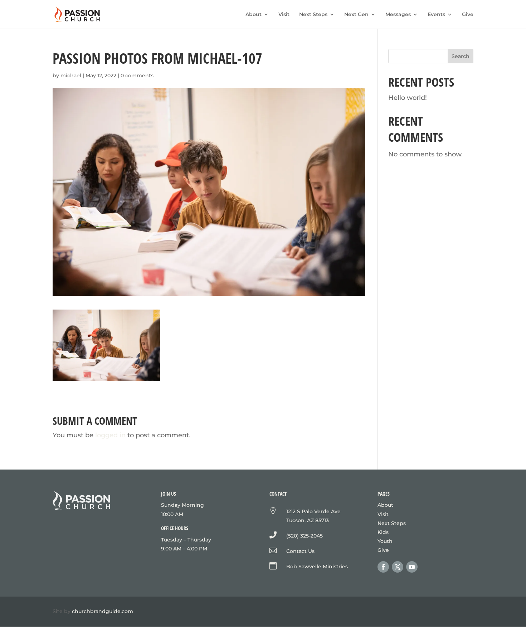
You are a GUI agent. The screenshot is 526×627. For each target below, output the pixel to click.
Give (467, 15)
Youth (385, 541)
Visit (283, 15)
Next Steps (313, 15)
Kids (383, 532)
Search (460, 56)
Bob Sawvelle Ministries (317, 566)
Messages (398, 15)
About (253, 15)
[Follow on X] (397, 567)
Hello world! (407, 98)
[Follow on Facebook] (383, 567)
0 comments (137, 75)
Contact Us (300, 551)
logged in (110, 435)
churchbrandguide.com (102, 611)
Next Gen (356, 15)
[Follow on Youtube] (412, 567)
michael (70, 75)
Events (436, 15)
